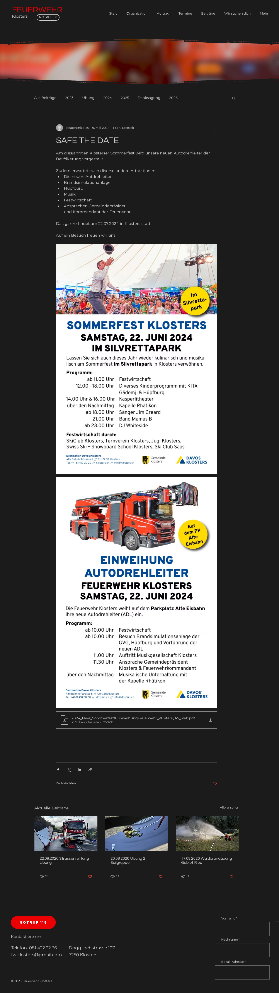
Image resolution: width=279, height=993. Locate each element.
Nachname (229, 939)
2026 (173, 98)
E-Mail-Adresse (232, 961)
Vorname (228, 918)
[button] (233, 98)
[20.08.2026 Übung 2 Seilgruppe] (136, 833)
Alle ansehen (229, 807)
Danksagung (149, 98)
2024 (107, 98)
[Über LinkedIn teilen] (79, 770)
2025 (125, 98)
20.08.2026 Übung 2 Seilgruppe (128, 860)
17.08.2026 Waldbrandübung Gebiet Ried (206, 860)
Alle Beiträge (45, 98)
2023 (69, 98)
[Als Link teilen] (90, 770)
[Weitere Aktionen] (214, 127)
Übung (88, 98)
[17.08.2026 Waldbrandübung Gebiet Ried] (207, 833)
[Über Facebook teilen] (58, 770)
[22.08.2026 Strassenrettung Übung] (65, 833)
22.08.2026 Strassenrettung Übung (64, 860)
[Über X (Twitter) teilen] (69, 770)
